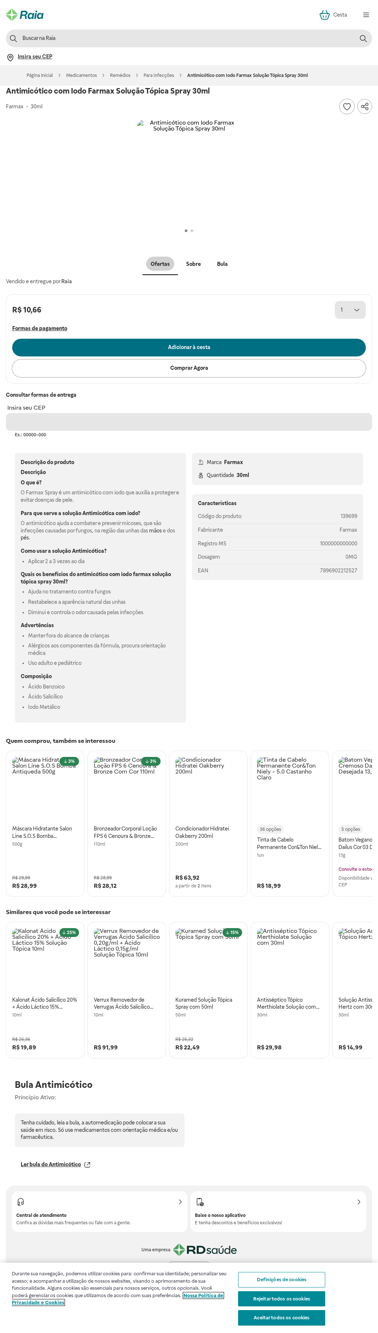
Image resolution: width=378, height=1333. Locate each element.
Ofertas (160, 264)
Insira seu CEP (26, 407)
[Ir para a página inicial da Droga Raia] (25, 15)
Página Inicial (40, 75)
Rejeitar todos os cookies (281, 1299)
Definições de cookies (282, 1279)
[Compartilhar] (364, 106)
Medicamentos (81, 75)
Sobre (193, 264)
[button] (189, 171)
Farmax (233, 462)
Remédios (120, 75)
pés (25, 538)
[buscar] (363, 38)
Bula (222, 264)
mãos (155, 531)
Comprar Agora (189, 368)
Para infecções (159, 75)
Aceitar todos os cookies (281, 1317)
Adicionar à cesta (189, 347)
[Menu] (366, 15)
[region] (189, 1298)
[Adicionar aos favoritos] (347, 106)
